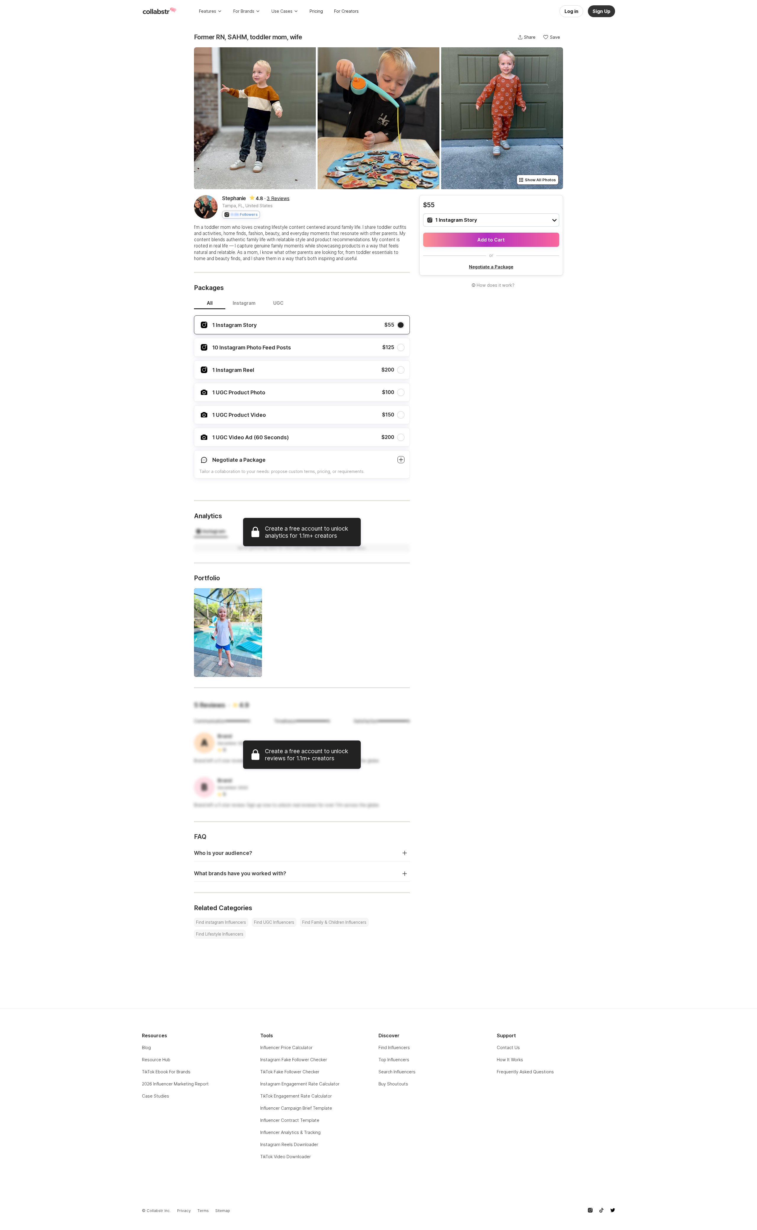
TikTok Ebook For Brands (166, 1071)
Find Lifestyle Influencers (219, 934)
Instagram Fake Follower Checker (293, 1059)
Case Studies (155, 1095)
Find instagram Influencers (221, 922)
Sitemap (222, 1210)
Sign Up (601, 11)
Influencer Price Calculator (286, 1047)
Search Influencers (396, 1071)
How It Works (510, 1059)
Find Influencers (394, 1047)
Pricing (316, 11)
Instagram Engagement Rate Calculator (299, 1083)
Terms (203, 1210)
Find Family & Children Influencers (334, 922)
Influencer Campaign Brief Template (296, 1108)
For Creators (346, 11)
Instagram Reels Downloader (289, 1144)
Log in (571, 11)
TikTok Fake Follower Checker (289, 1071)
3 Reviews (278, 198)
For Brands (243, 11)
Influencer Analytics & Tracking (290, 1132)
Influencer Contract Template (289, 1120)
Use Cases (281, 11)
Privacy (184, 1210)
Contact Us (508, 1047)
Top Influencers (393, 1059)
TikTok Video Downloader (285, 1156)
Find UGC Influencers (274, 922)
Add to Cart (491, 240)
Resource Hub (156, 1059)
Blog (146, 1047)
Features (207, 11)
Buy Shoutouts (393, 1083)
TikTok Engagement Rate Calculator (296, 1095)
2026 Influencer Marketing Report (175, 1083)
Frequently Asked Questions (525, 1071)
